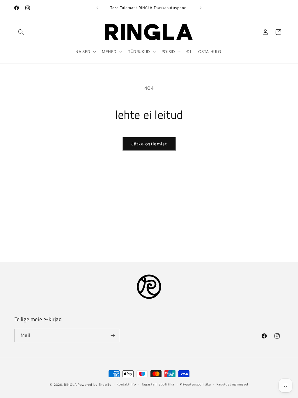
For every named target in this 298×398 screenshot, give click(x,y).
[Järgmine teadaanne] (200, 7)
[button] (21, 32)
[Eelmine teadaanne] (97, 7)
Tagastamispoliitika (158, 384)
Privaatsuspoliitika (195, 384)
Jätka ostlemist (149, 144)
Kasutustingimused (232, 384)
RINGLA (70, 385)
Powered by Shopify (94, 385)
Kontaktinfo (126, 384)
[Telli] (112, 335)
